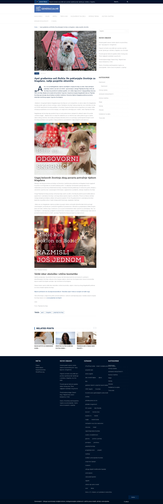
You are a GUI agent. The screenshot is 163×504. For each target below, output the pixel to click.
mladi (94, 427)
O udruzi (126, 501)
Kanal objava (39, 367)
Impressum (102, 82)
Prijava (37, 365)
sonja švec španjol (90, 461)
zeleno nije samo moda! (92, 484)
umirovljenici (88, 473)
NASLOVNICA (38, 16)
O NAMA (54, 21)
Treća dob (102, 118)
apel (42, 312)
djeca (100, 377)
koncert (87, 412)
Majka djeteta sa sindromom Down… (43, 347)
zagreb (87, 481)
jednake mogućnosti (91, 404)
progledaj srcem (90, 450)
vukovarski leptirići (90, 477)
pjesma (87, 439)
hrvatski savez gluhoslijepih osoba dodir (96, 393)
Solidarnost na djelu (104, 114)
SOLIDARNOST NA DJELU (78, 16)
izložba (87, 397)
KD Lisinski (88, 408)
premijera (88, 442)
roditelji (87, 454)
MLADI (47, 16)
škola (92, 488)
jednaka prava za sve (91, 400)
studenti (87, 465)
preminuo (96, 442)
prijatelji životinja (58, 312)
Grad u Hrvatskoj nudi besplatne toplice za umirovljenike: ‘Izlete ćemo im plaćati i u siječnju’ (69, 403)
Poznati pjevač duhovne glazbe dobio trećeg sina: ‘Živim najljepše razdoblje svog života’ (71, 3)
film (86, 381)
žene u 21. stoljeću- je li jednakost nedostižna (98, 492)
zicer (86, 488)
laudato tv (88, 416)
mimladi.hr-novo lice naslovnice (94, 423)
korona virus (96, 412)
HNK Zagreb (89, 389)
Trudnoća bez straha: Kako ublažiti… (86, 347)
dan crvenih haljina (90, 377)
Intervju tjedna (103, 90)
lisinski (96, 416)
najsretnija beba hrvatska (92, 431)
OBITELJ (54, 16)
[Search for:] (119, 2)
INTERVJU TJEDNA (94, 16)
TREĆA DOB (63, 16)
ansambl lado (89, 370)
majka (87, 419)
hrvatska (98, 389)
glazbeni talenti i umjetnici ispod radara (96, 385)
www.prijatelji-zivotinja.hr (54, 298)
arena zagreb (89, 374)
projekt (100, 450)
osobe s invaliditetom (91, 435)
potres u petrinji (97, 439)
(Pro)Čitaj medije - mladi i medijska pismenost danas (100, 366)
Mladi (100, 102)
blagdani (48, 312)
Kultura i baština (103, 98)
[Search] (127, 2)
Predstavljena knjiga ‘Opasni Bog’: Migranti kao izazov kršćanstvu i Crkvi (68, 395)
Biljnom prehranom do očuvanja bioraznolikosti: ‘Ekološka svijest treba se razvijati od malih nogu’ (62, 291)
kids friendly (97, 408)
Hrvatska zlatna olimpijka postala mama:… (64, 347)
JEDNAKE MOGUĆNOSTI (41, 21)
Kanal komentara (41, 370)
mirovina (87, 427)
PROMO (101, 110)
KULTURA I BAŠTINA (108, 16)
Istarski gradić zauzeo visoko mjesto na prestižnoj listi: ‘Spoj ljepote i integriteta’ (68, 368)
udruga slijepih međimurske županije (95, 469)
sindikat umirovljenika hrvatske (94, 458)
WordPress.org (40, 372)
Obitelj (37, 73)
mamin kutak (95, 419)
